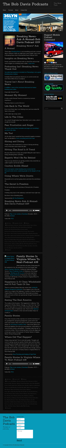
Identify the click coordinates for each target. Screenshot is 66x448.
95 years (8, 381)
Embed (12, 216)
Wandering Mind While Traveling (23, 406)
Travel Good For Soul (32, 404)
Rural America (34, 393)
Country (6, 385)
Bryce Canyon (7, 233)
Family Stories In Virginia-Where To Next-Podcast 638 (28, 259)
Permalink (9, 249)
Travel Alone (25, 404)
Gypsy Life (25, 237)
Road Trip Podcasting (33, 391)
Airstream (21, 225)
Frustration (32, 235)
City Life (15, 233)
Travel (35, 243)
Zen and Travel (19, 247)
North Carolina (23, 389)
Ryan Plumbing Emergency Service (12, 399)
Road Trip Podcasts (8, 393)
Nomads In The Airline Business (28, 239)
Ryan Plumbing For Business (25, 399)
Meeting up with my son (17, 273)
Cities (12, 233)
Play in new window (15, 214)
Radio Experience (8, 243)
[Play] (7, 210)
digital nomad (13, 235)
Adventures (31, 381)
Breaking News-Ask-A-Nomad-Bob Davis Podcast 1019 (28, 39)
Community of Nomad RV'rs (22, 233)
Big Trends (30, 227)
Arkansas (18, 383)
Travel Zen (35, 245)
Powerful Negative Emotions (33, 241)
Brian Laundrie (31, 231)
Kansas (6, 387)
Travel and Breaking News (10, 245)
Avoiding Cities (8, 227)
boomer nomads (24, 229)
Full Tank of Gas (21, 385)
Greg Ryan (27, 385)
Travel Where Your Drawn (28, 245)
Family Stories (14, 385)
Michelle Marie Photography (16, 239)
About (16, 10)
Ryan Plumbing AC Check (16, 395)
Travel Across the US (18, 404)
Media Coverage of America (32, 387)
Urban (6, 406)
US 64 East (10, 406)
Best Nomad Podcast (23, 227)
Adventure (16, 225)
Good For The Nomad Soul (16, 237)
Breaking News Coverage (22, 231)
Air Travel (35, 381)
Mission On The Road (15, 389)
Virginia (14, 406)
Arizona (35, 225)
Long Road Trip (20, 387)
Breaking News (16, 51)
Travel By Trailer (18, 245)
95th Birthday (13, 381)
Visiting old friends (15, 275)
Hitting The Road (30, 237)
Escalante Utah (20, 235)
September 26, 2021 (18, 223)
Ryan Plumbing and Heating (28, 395)
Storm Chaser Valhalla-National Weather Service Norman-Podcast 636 (19, 401)
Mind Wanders (7, 389)
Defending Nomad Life (33, 233)
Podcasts (10, 10)
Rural (29, 393)
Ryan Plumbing (8, 395)
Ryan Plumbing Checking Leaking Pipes (30, 397)
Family (9, 385)
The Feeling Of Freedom (29, 243)
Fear (24, 235)
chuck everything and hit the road (25, 138)
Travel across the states (9, 404)
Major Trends (7, 239)
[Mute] (34, 210)
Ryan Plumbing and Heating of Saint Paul (24, 354)
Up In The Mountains (9, 247)
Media (25, 387)
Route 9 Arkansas (16, 393)
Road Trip (18, 391)
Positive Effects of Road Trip (10, 391)
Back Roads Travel (14, 227)
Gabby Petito (37, 235)
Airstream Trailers (26, 225)
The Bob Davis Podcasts (25, 4)
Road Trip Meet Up (24, 391)
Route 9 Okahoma (24, 393)
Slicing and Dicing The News (18, 243)
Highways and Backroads (34, 385)
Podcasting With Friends (23, 241)
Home (4, 10)
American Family (8, 383)
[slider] (37, 210)
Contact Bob (24, 10)
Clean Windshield (35, 383)
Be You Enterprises (18, 198)
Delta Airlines (7, 235)
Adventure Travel (24, 381)
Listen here (31, 63)
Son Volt (32, 399)
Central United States (25, 383)
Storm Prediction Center (16, 271)
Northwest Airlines (8, 241)
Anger (32, 225)
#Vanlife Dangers (10, 225)
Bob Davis (9, 223)
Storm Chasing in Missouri (12, 269)
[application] (23, 210)
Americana (14, 383)
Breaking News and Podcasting (11, 231)
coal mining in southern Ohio (18, 324)
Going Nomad (8, 237)
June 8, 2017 (17, 379)
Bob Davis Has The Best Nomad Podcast (13, 229)
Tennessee (35, 401)
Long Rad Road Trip (13, 387)
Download (25, 214)
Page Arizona (15, 241)
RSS (12, 218)
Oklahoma (28, 389)
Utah (15, 247)
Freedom (27, 235)
